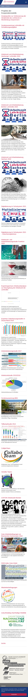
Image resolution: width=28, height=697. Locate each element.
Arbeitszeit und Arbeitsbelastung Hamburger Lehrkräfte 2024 (12, 55)
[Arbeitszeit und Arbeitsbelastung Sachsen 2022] (14, 167)
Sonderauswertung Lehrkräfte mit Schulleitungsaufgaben (12, 26)
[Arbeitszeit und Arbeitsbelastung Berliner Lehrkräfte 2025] (14, 115)
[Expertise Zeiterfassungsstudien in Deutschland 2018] (14, 329)
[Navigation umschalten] (26, 2)
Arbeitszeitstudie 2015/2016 (10, 375)
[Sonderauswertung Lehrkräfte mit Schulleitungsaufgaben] (14, 35)
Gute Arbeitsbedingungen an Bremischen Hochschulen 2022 (12, 535)
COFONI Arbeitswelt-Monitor (11, 498)
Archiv (3, 643)
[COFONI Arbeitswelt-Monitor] (14, 506)
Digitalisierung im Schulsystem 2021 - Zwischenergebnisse (13, 233)
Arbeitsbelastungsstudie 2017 (11, 351)
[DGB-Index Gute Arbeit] (14, 571)
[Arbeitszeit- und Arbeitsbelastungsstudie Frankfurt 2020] (14, 252)
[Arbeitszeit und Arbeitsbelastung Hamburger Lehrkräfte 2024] (14, 64)
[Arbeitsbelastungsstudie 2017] (14, 359)
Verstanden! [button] (14, 694)
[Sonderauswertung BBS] (14, 406)
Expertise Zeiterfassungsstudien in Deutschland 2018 (13, 319)
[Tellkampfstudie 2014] (14, 432)
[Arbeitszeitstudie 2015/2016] (13, 384)
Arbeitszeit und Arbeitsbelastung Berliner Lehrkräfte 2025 (12, 106)
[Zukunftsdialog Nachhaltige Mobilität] (14, 621)
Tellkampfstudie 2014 (8, 424)
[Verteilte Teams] (7, 480)
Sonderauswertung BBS (9, 398)
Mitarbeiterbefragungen (9, 587)
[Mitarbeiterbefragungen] (8, 595)
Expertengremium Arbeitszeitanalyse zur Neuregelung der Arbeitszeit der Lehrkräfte (13, 288)
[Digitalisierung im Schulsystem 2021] (14, 215)
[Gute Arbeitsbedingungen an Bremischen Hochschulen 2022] (14, 544)
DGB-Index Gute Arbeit (9, 563)
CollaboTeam (5, 448)
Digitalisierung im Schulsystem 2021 (13, 206)
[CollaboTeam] (12, 456)
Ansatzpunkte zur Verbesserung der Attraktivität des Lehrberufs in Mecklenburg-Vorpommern (13, 18)
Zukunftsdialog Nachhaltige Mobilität (13, 613)
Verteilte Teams (6, 472)
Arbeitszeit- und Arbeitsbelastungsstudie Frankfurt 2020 (12, 241)
